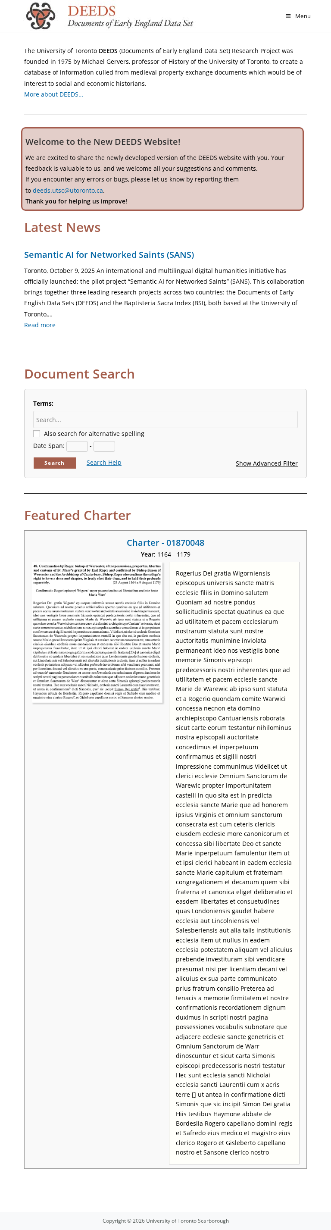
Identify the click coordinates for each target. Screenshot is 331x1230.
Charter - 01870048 (165, 542)
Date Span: (49, 445)
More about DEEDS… (53, 94)
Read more (40, 325)
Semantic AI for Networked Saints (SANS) (109, 254)
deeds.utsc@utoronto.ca (68, 190)
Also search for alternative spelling (94, 433)
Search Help (104, 462)
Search (54, 462)
